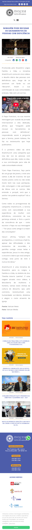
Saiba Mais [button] (12, 523)
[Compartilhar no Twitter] (20, 60)
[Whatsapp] (19, 4)
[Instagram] (24, 4)
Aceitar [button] (16, 527)
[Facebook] (22, 4)
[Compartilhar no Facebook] (14, 60)
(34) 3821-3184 (16, 470)
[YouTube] (27, 4)
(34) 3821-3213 (16, 468)
